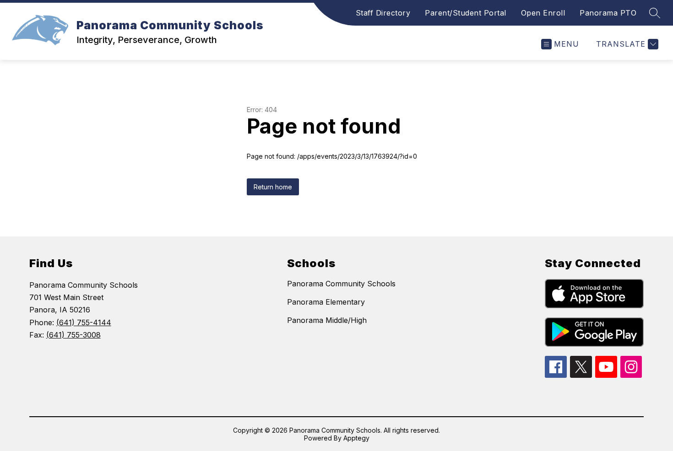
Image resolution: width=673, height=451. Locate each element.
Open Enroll (543, 12)
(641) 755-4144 (83, 322)
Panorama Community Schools (341, 283)
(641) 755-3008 (73, 334)
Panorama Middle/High (327, 320)
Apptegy (356, 438)
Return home (273, 187)
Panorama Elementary (326, 301)
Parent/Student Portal (465, 12)
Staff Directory (383, 12)
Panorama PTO (608, 12)
